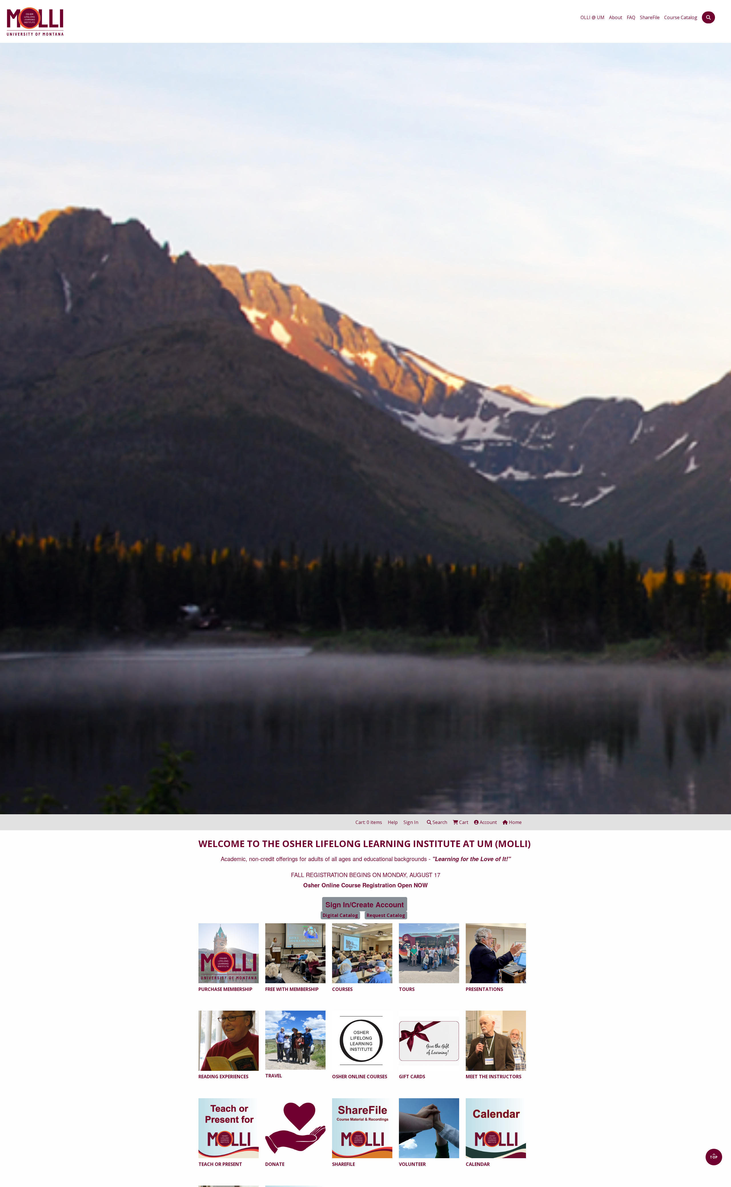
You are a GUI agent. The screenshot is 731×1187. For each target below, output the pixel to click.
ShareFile (650, 17)
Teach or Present (220, 1164)
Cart (463, 822)
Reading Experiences (223, 1076)
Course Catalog (680, 17)
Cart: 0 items (369, 822)
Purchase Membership (225, 989)
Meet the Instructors (493, 1076)
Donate (274, 1164)
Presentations (484, 989)
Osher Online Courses (359, 1076)
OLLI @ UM (593, 17)
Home (515, 822)
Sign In (410, 822)
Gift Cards (412, 1076)
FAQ (631, 17)
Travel (273, 1076)
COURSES (342, 989)
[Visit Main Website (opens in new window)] (35, 20)
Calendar (478, 1164)
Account (488, 822)
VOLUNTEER (412, 1164)
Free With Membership (292, 989)
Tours (407, 989)
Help (393, 822)
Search (439, 822)
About (615, 17)
